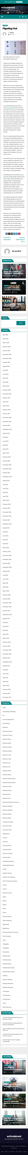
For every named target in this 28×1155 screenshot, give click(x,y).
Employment (6, 833)
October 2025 (6, 362)
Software (5, 25)
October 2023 (6, 425)
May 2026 (5, 334)
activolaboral (8, 7)
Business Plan (7, 794)
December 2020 (7, 555)
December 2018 (7, 650)
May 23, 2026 (8, 1072)
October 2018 (6, 658)
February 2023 (7, 457)
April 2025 (5, 382)
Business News (7, 770)
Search (4, 318)
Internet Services (7, 893)
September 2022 (7, 476)
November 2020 (7, 559)
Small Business (7, 960)
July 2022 (5, 484)
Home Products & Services (10, 881)
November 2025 (7, 358)
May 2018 (5, 677)
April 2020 (5, 587)
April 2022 (5, 496)
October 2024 (6, 398)
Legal (4, 896)
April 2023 (5, 449)
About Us (7, 1151)
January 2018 (6, 693)
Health (4, 869)
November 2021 (7, 516)
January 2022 (6, 508)
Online (4, 912)
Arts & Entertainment (8, 719)
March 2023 (6, 453)
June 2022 (5, 488)
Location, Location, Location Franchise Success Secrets (12, 290)
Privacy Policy (19, 1151)
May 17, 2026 (8, 1105)
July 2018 (5, 669)
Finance (5, 837)
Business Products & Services (11, 802)
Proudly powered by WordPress (8, 1146)
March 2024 (6, 405)
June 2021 (5, 535)
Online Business (7, 916)
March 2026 (6, 342)
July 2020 (5, 575)
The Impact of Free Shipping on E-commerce (12, 306)
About (4, 707)
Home (2, 1151)
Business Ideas (7, 739)
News (4, 908)
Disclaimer (12, 1151)
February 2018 (7, 689)
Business (5, 727)
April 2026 (5, 338)
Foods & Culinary (7, 853)
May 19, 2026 (8, 1088)
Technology (6, 991)
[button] (20, 16)
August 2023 (6, 433)
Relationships (6, 956)
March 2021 (6, 547)
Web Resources (7, 1007)
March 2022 (6, 500)
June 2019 (5, 626)
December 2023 (7, 417)
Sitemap (25, 1151)
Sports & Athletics (7, 979)
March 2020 (6, 591)
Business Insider (7, 747)
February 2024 (7, 409)
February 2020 (7, 595)
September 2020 (7, 567)
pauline (12, 32)
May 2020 (5, 583)
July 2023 (5, 437)
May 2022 (5, 492)
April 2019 (5, 634)
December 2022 (7, 464)
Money (4, 900)
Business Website (7, 806)
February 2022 (7, 504)
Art (3, 715)
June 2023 (5, 441)
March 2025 (6, 386)
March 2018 (6, 685)
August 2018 (6, 665)
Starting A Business (8, 983)
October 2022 (6, 472)
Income (5, 885)
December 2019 (7, 602)
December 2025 (7, 354)
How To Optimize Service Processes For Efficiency (13, 1103)
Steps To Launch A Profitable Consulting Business (13, 273)
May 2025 (5, 378)
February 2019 (7, 642)
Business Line (6, 762)
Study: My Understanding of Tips (20, 239)
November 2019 (7, 606)
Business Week (7, 814)
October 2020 (6, 563)
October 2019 (6, 610)
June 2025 (5, 374)
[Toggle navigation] (25, 17)
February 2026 (7, 346)
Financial (5, 841)
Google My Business (8, 861)
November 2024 (7, 394)
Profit (4, 940)
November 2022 (7, 468)
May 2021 (5, 539)
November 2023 (7, 421)
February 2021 (7, 551)
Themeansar (14, 1148)
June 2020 (5, 579)
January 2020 (6, 598)
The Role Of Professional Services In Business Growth (13, 1069)
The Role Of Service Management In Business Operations (13, 1086)
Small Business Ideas (8, 967)
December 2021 (7, 512)
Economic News (7, 826)
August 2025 (6, 366)
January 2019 (6, 646)
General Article (7, 857)
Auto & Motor (6, 723)
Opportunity (6, 924)
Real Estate (6, 952)
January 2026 (6, 350)
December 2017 (7, 697)
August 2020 (6, 571)
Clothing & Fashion (8, 822)
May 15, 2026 (8, 1122)
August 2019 (6, 618)
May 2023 (5, 445)
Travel (4, 1003)
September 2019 (7, 614)
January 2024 (6, 413)
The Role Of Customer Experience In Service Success (13, 1120)
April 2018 (5, 681)
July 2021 (5, 531)
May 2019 (5, 630)
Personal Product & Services (10, 932)
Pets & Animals (7, 936)
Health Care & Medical (9, 877)
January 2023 (6, 461)
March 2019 (6, 638)
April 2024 (5, 401)
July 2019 (5, 622)
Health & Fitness (7, 873)
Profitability (6, 944)
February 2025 (7, 390)
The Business (6, 995)
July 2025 (5, 370)
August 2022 (6, 480)
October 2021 (6, 520)
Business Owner (7, 786)
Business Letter (7, 755)
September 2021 (7, 524)
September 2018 (7, 662)
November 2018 (7, 654)
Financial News (7, 845)
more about (9, 107)
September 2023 (7, 429)
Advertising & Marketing (9, 711)
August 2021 (6, 528)
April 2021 (5, 543)
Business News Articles (9, 778)
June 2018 (5, 673)
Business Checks (7, 731)
